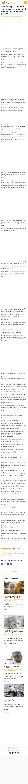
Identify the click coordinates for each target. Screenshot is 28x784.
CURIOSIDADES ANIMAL (15, 599)
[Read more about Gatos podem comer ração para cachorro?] (14, 657)
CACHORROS (6, 599)
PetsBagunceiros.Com (16, 750)
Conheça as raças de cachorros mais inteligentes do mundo (13, 596)
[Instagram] (13, 753)
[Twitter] (5, 564)
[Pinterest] (8, 564)
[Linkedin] (11, 564)
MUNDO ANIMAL (17, 702)
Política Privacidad (22, 747)
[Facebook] (2, 564)
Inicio (2, 747)
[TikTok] (15, 753)
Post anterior (14, 569)
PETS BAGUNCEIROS (12, 600)
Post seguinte (14, 571)
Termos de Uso (11, 748)
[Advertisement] (14, 33)
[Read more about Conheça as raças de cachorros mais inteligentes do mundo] (14, 587)
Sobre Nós (6, 747)
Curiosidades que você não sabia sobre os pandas (13, 699)
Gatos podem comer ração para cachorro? (13, 667)
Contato (18, 748)
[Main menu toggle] (25, 2)
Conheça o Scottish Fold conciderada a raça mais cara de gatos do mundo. (13, 632)
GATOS (15, 634)
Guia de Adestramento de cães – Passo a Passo (12, 545)
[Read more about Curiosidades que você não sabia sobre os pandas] (14, 690)
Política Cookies (13, 747)
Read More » (7, 612)
